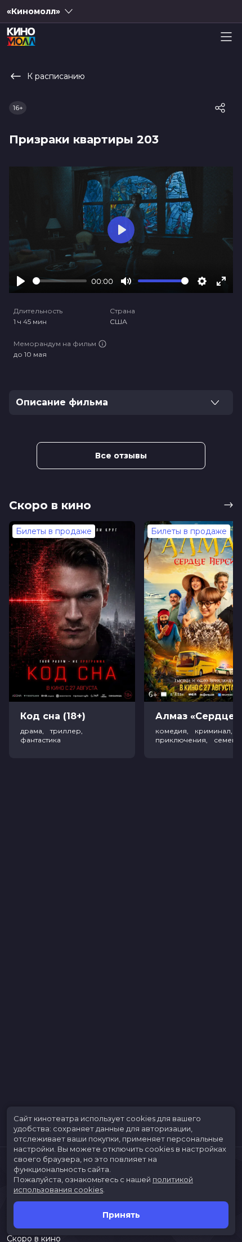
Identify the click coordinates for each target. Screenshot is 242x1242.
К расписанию (56, 76)
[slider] (60, 280)
